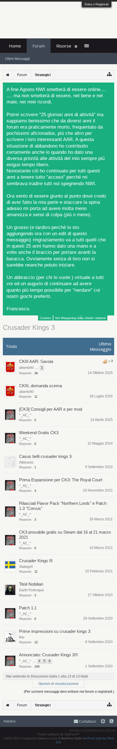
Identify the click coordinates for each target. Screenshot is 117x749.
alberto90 (26, 368)
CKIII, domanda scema (40, 385)
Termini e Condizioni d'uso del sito (92, 730)
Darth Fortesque (31, 590)
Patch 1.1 (28, 607)
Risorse (63, 46)
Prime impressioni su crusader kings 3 (54, 631)
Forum (38, 46)
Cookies (45, 318)
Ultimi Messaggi (17, 59)
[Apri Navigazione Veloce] (109, 74)
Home (15, 46)
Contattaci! (87, 721)
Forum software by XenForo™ (58, 734)
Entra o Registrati (96, 4)
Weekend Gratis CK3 (38, 432)
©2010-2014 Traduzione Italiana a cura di (42, 738)
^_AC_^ (25, 415)
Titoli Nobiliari (31, 584)
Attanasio (26, 462)
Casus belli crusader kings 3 (45, 456)
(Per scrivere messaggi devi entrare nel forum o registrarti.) (69, 692)
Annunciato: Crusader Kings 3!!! (48, 654)
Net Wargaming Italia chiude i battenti (80, 318)
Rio (21, 637)
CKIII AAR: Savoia (36, 361)
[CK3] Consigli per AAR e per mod (50, 409)
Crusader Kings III (36, 560)
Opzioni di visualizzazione (58, 684)
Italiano (10, 721)
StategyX (26, 567)
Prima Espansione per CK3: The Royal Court (60, 479)
